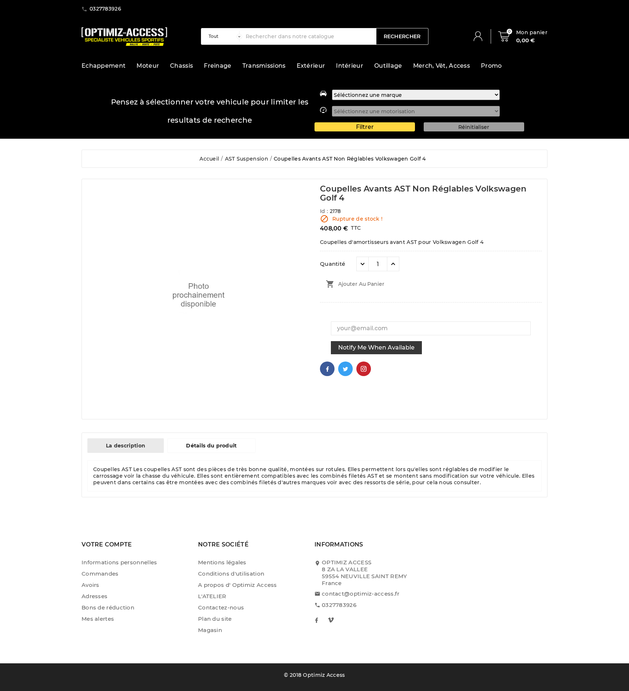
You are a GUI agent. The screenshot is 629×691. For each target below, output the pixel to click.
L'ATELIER (212, 596)
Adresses (94, 596)
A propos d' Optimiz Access (237, 584)
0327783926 (339, 604)
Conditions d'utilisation (231, 573)
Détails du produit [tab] (211, 445)
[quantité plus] (393, 264)
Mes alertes (98, 618)
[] (481, 36)
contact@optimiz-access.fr (361, 593)
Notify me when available (376, 347)
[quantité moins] (362, 264)
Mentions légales (222, 562)
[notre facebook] (316, 620)
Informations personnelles (119, 562)
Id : (325, 211)
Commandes (100, 573)
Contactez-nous (221, 607)
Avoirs (90, 584)
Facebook (327, 369)
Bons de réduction (108, 607)
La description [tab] (125, 445)
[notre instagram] (331, 620)
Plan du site (215, 618)
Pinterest (363, 369)
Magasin (210, 630)
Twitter (345, 369)
